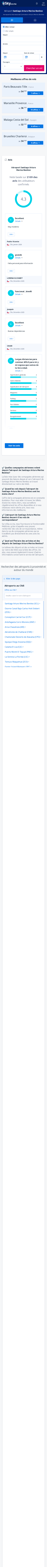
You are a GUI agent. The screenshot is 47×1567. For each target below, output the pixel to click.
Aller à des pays (13, 578)
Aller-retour (10, 27)
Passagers (6, 62)
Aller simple (9, 31)
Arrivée (5, 44)
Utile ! (11, 234)
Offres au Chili (10, 590)
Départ (5, 35)
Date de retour (29, 53)
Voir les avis (14, 445)
